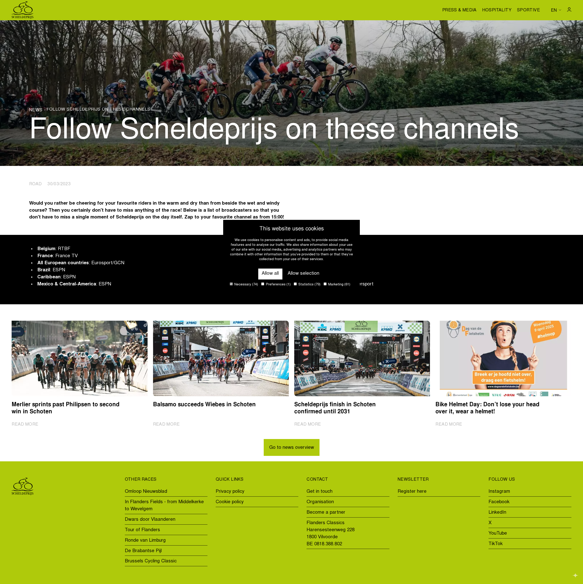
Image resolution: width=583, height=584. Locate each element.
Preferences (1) (278, 284)
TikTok (495, 544)
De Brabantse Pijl (143, 551)
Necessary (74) (245, 284)
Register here (412, 491)
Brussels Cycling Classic (151, 561)
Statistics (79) (308, 284)
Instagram (499, 491)
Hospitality (496, 10)
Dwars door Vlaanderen (150, 519)
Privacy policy (230, 491)
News (36, 110)
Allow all (270, 273)
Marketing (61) (338, 284)
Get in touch (319, 491)
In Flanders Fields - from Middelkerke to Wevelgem (164, 506)
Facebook (498, 502)
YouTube (497, 533)
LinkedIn (497, 512)
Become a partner (326, 512)
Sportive (528, 10)
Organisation (320, 502)
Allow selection (303, 273)
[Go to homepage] (22, 10)
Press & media (459, 10)
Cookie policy (230, 502)
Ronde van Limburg (145, 540)
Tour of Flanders (142, 530)
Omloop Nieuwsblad (146, 491)
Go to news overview (291, 447)
